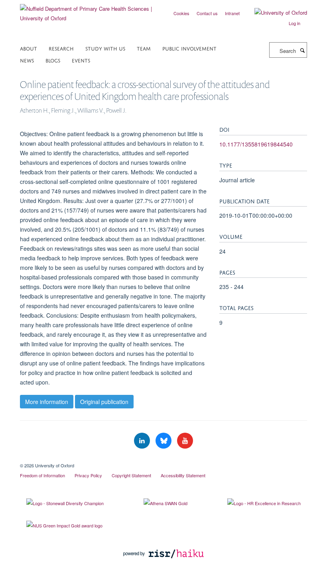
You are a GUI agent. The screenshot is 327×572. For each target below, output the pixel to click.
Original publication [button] (104, 402)
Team (144, 48)
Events (81, 60)
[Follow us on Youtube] (185, 441)
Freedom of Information (42, 475)
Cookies (181, 13)
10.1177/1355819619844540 (256, 144)
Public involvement (189, 48)
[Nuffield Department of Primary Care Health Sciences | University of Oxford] (89, 10)
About (28, 48)
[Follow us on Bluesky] (164, 441)
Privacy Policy (88, 475)
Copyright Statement (131, 475)
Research (61, 48)
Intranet (232, 13)
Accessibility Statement (183, 475)
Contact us (207, 13)
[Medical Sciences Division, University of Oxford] (163, 459)
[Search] (302, 50)
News (27, 60)
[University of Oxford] (274, 13)
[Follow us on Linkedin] (143, 441)
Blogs (52, 60)
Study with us (105, 48)
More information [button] (46, 402)
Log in (294, 23)
